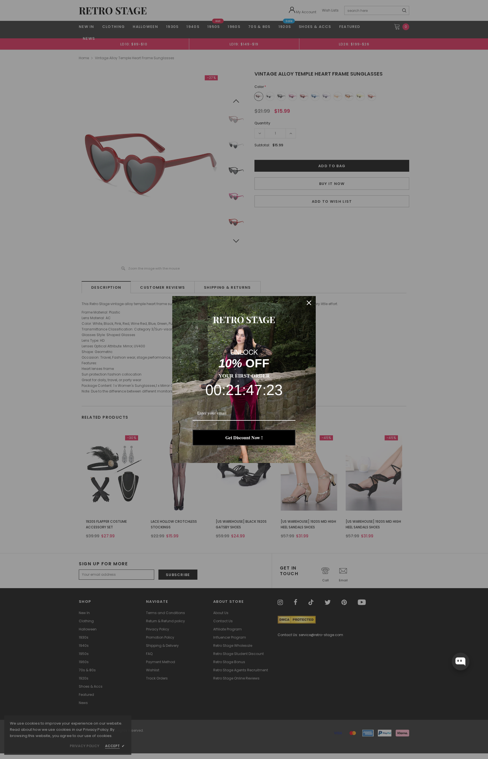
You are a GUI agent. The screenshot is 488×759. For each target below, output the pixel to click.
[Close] (309, 303)
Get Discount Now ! (244, 437)
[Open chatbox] (460, 661)
